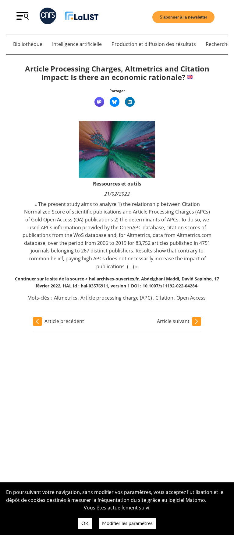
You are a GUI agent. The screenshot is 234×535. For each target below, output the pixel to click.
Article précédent (64, 321)
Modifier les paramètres (127, 523)
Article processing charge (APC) (116, 297)
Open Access (191, 297)
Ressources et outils (117, 183)
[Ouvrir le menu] (22, 18)
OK (85, 523)
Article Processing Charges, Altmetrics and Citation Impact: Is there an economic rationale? (117, 73)
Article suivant (173, 321)
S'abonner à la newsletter (183, 17)
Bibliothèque (27, 44)
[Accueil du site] (81, 17)
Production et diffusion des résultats (154, 44)
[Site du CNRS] (48, 17)
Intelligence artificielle (77, 44)
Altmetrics (65, 297)
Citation (164, 297)
